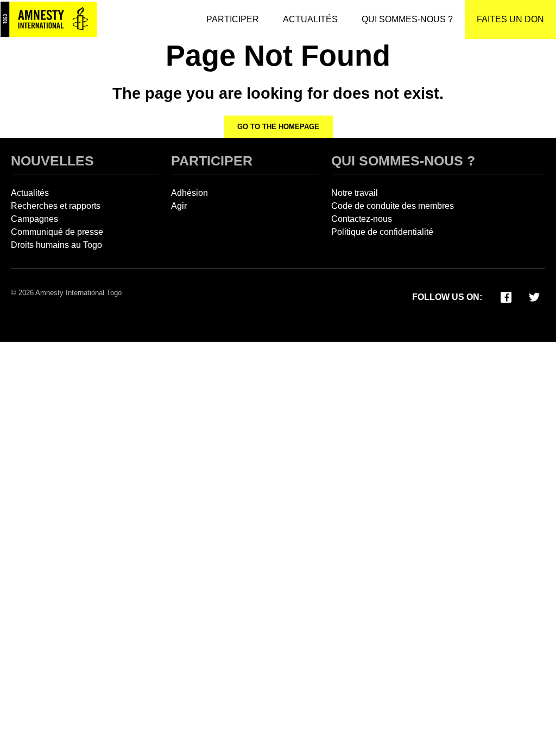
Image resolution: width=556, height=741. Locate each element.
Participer (211, 160)
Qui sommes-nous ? (403, 160)
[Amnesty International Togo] (49, 19)
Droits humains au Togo (56, 245)
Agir (179, 205)
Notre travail (354, 192)
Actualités (30, 192)
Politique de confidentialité (382, 232)
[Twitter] (534, 296)
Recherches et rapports (55, 205)
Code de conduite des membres (392, 205)
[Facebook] (506, 296)
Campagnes (34, 218)
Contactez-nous (361, 218)
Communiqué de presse (57, 232)
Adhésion (189, 192)
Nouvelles (52, 160)
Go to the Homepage (278, 127)
